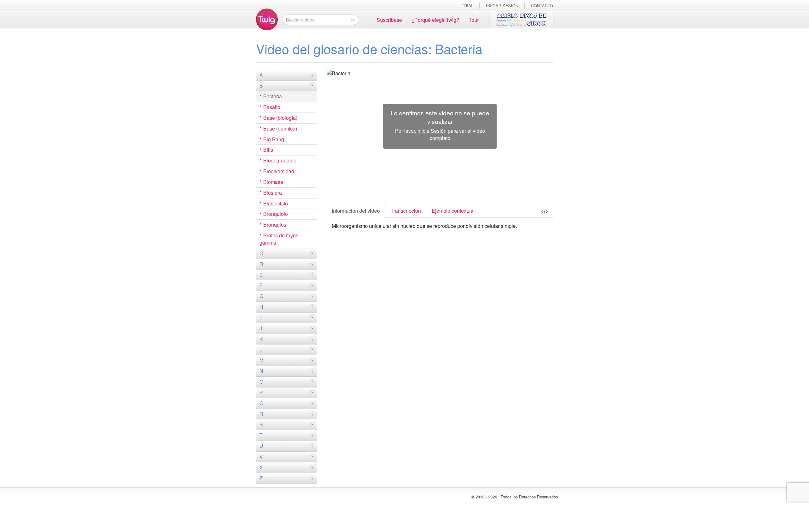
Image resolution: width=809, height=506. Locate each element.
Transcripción (406, 210)
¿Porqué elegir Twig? (435, 19)
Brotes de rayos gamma (278, 239)
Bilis (267, 149)
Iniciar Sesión (502, 6)
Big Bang (273, 139)
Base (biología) (279, 117)
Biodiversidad (278, 171)
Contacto (542, 6)
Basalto (271, 107)
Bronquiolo (275, 213)
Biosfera (272, 192)
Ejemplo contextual (453, 210)
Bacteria (272, 96)
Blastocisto (275, 203)
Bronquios (274, 224)
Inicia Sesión (432, 130)
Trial (467, 6)
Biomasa (272, 182)
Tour (474, 19)
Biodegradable (279, 160)
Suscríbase (389, 19)
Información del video (356, 210)
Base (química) (279, 128)
